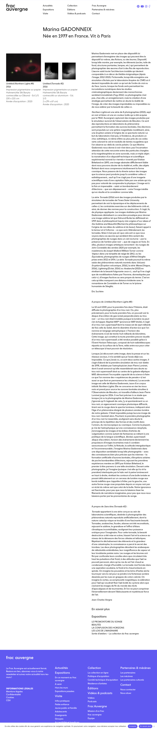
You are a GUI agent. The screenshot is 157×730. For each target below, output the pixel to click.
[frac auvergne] (17, 11)
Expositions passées (64, 691)
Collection (94, 667)
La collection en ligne (98, 672)
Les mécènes (126, 676)
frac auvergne (95, 714)
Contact (125, 684)
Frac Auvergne (97, 706)
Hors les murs (61, 687)
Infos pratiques (62, 701)
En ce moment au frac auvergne (65, 679)
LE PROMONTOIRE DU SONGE (107, 621)
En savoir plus (145, 726)
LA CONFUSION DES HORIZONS (108, 627)
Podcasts (92, 701)
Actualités (61, 667)
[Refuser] (154, 726)
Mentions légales (14, 691)
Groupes (59, 718)
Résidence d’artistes (97, 683)
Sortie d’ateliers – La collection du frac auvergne (115, 633)
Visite (58, 696)
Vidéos (91, 698)
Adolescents (61, 711)
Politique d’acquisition (98, 676)
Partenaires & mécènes (135, 667)
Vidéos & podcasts (100, 693)
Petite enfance (62, 704)
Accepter (132, 726)
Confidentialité (13, 694)
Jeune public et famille (66, 708)
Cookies (10, 697)
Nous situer (125, 693)
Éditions (93, 688)
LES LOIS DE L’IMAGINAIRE (105, 630)
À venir (58, 684)
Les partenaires (127, 672)
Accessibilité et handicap (67, 722)
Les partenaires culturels (132, 679)
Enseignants (61, 715)
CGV (8, 700)
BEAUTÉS (96, 624)
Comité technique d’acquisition (103, 679)
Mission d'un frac (96, 711)
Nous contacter (128, 689)
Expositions (62, 672)
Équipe (91, 718)
